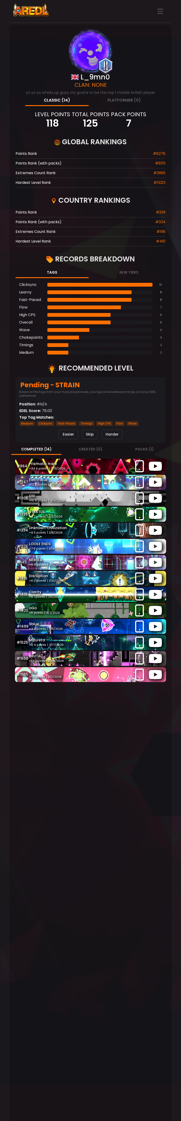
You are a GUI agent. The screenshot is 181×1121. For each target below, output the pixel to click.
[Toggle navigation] (160, 11)
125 (90, 123)
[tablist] (90, 100)
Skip (90, 434)
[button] (90, 466)
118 (52, 123)
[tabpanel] (90, 318)
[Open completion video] (155, 466)
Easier (68, 434)
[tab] (57, 100)
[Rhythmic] (105, 66)
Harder (112, 434)
